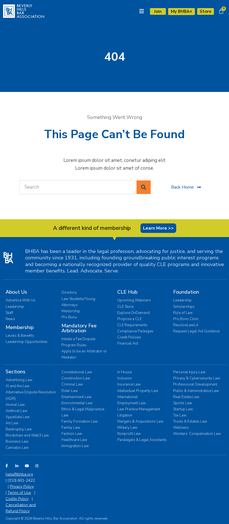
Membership (20, 327)
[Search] (144, 187)
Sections (15, 371)
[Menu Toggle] (141, 11)
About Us (16, 292)
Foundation (186, 292)
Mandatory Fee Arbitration (79, 328)
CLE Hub (127, 292)
